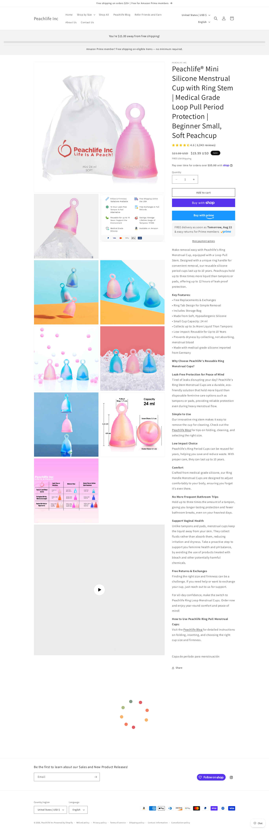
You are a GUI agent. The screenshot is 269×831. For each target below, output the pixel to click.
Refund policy (82, 822)
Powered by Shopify (63, 822)
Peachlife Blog (181, 430)
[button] (86, 14)
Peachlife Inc (47, 822)
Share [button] (179, 667)
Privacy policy (100, 822)
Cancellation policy (180, 822)
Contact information (158, 822)
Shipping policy (136, 822)
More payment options (203, 241)
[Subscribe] (95, 777)
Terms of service (118, 822)
